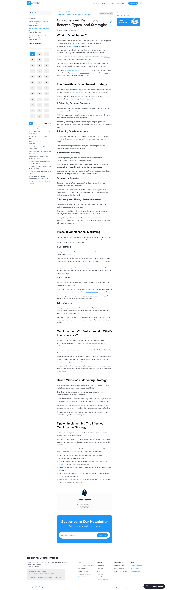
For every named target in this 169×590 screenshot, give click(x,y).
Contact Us (100, 568)
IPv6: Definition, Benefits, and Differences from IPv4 (40, 137)
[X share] (121, 15)
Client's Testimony (119, 568)
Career (98, 571)
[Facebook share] (124, 15)
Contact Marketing (156, 586)
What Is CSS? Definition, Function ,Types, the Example (40, 172)
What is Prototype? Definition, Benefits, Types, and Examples (39, 162)
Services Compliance (102, 579)
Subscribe (102, 535)
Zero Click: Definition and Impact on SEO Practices (40, 182)
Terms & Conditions (136, 565)
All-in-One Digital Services (85, 565)
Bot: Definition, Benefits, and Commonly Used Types (40, 142)
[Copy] (111, 13)
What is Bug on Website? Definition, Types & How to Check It (40, 167)
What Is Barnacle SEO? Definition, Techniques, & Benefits (38, 127)
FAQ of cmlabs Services (120, 571)
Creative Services (83, 571)
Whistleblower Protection (103, 577)
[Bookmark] (111, 22)
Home (58, 12)
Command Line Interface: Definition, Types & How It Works (40, 147)
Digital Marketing (82, 568)
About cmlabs (100, 565)
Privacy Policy (135, 568)
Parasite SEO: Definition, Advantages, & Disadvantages (39, 132)
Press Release (100, 574)
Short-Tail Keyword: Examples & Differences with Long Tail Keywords (38, 177)
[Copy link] (128, 15)
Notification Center (119, 565)
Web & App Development (85, 574)
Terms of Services (136, 571)
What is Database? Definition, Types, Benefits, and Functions (38, 157)
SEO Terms (66, 12)
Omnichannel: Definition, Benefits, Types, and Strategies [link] (74, 15)
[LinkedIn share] (118, 15)
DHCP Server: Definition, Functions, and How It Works (40, 152)
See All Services (83, 577)
